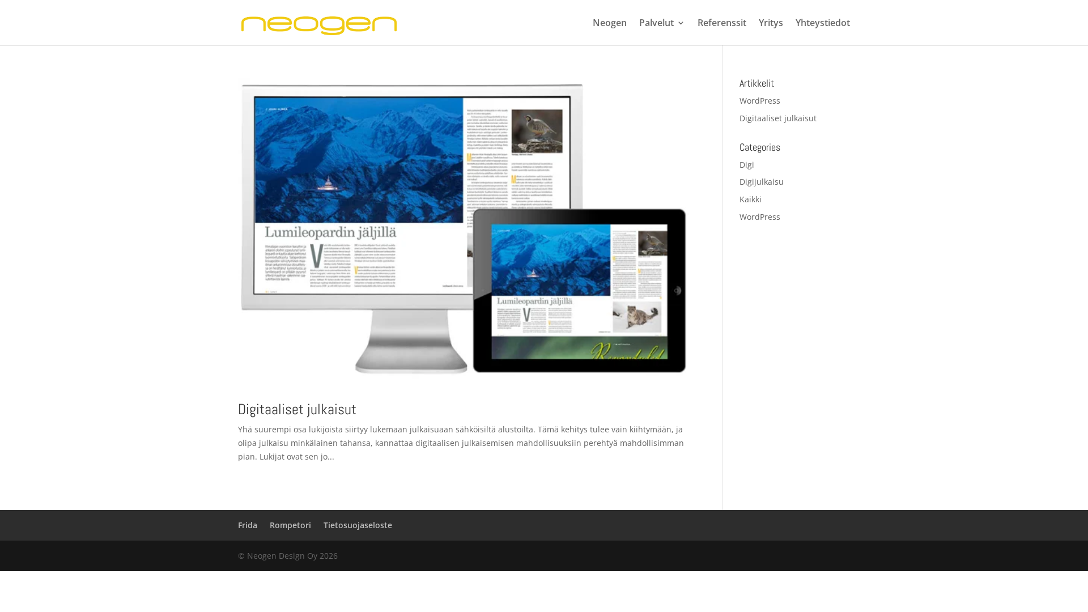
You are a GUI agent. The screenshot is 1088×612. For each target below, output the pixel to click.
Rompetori (290, 525)
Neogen (610, 24)
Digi (747, 164)
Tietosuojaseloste (358, 525)
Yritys (771, 24)
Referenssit (722, 24)
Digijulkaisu (762, 181)
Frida (247, 525)
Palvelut (656, 24)
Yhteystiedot (823, 24)
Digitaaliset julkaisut (297, 409)
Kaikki (751, 199)
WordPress (760, 100)
